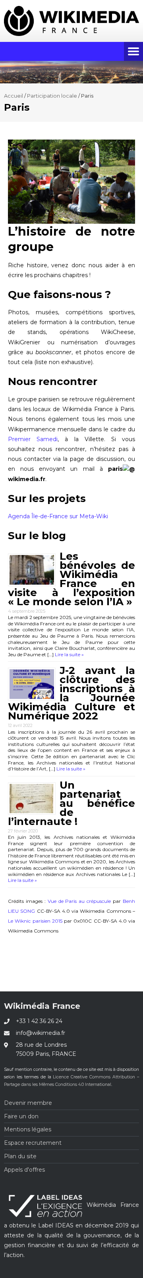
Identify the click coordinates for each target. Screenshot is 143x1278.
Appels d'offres (24, 1169)
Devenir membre (28, 1102)
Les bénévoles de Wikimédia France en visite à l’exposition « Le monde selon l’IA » (71, 579)
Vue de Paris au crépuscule (79, 901)
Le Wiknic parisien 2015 (35, 921)
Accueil (13, 95)
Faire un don (21, 1116)
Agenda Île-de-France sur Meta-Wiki (58, 516)
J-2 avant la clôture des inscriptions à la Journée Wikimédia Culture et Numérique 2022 (71, 693)
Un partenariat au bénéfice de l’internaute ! (71, 803)
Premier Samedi (33, 439)
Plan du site (20, 1156)
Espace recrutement (33, 1142)
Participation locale (52, 95)
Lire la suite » (69, 654)
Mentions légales (27, 1129)
